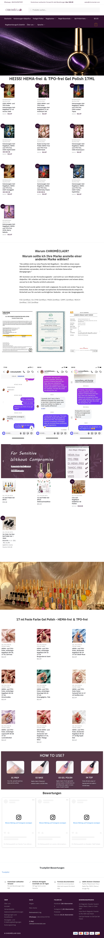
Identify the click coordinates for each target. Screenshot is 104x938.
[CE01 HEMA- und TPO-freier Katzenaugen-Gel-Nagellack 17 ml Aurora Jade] (9, 91)
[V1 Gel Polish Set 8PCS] (9, 487)
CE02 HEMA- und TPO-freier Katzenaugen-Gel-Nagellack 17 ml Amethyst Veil (43, 107)
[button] (4, 331)
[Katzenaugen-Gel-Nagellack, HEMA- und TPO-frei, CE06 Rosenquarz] (78, 131)
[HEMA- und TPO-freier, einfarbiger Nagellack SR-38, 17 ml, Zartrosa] (8, 636)
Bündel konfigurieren (43, 510)
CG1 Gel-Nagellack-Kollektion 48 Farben (76, 501)
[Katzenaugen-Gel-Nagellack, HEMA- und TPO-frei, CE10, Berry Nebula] (9, 211)
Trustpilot (5, 872)
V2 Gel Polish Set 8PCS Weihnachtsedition (43, 500)
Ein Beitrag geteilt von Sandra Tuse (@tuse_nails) (20, 844)
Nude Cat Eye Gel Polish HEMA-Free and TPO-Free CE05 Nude (43, 147)
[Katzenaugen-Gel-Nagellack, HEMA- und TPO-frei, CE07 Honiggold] (9, 171)
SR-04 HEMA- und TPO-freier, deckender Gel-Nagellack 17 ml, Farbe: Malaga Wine (43, 735)
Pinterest (57, 912)
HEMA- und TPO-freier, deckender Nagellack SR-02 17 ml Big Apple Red (78, 734)
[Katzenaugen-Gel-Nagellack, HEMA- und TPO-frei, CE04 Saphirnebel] (9, 131)
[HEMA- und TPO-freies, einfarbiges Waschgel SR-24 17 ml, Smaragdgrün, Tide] (43, 676)
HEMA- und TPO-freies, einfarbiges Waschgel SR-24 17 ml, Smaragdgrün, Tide (43, 693)
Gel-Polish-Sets (8, 495)
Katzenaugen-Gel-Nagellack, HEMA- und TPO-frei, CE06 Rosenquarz (78, 147)
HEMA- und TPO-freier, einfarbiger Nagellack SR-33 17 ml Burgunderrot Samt (43, 652)
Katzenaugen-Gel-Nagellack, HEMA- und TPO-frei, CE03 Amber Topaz (78, 107)
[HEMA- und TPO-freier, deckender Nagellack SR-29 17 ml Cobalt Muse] (79, 636)
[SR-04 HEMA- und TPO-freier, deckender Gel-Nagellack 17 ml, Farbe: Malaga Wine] (43, 717)
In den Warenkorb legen (9, 118)
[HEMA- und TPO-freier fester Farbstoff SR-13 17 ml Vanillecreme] (79, 676)
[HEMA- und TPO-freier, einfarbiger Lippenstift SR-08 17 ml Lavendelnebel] (8, 717)
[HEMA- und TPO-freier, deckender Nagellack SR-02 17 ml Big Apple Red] (79, 717)
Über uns (7, 904)
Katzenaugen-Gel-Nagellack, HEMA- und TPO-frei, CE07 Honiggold (9, 187)
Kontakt (7, 906)
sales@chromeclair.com (92, 2)
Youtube (57, 915)
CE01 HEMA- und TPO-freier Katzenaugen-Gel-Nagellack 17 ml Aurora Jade (9, 107)
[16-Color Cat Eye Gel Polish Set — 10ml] (9, 523)
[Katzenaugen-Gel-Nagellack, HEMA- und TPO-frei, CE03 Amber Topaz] (78, 91)
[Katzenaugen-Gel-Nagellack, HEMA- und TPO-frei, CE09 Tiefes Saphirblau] (78, 171)
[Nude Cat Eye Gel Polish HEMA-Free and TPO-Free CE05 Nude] (43, 131)
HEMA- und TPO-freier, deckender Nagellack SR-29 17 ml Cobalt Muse (78, 652)
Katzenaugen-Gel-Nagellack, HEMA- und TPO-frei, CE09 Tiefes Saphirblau (78, 188)
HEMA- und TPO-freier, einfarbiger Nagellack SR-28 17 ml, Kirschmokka (8, 693)
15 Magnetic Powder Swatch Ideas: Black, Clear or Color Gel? (89, 906)
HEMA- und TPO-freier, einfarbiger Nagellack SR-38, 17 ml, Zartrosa (8, 652)
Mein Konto (33, 908)
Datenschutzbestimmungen (13, 912)
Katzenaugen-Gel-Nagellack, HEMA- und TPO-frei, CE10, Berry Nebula (9, 228)
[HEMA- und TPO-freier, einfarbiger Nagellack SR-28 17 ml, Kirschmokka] (8, 676)
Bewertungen (52, 793)
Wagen (31, 904)
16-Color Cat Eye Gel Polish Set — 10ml (8, 536)
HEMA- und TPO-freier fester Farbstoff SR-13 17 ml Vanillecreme (79, 692)
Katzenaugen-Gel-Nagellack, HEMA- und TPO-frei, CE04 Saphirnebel (9, 147)
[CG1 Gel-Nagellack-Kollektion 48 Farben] (78, 487)
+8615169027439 (17, 2)
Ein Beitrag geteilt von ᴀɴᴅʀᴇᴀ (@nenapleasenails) (54, 844)
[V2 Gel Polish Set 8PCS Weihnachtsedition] (43, 487)
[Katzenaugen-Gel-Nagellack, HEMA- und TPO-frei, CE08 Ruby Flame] (43, 171)
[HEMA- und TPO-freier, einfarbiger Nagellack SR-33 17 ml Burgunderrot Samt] (43, 636)
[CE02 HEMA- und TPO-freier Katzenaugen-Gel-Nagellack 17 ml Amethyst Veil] (43, 91)
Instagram (57, 909)
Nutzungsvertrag (10, 925)
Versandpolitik (9, 909)
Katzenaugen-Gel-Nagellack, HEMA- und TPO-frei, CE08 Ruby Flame (43, 187)
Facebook (57, 904)
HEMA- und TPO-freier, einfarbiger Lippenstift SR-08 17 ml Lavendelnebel (8, 734)
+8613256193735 (43, 917)
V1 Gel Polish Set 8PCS (9, 499)
